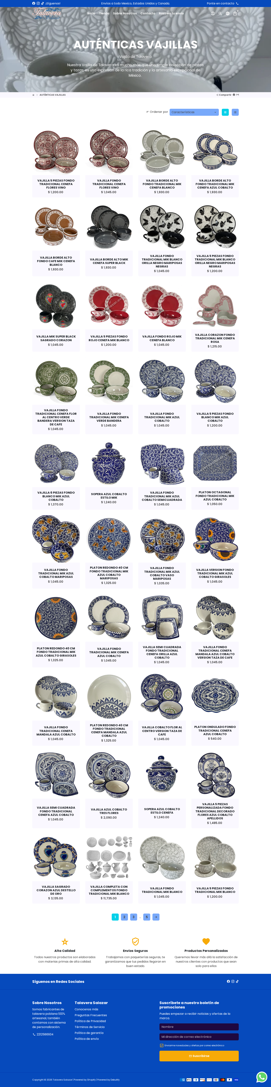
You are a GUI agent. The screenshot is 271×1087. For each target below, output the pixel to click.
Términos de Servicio (90, 1027)
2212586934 (43, 1034)
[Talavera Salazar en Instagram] (38, 3)
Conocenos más (86, 1009)
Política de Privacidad (90, 1021)
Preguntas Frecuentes (91, 1015)
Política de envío (87, 1039)
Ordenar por (157, 112)
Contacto (147, 13)
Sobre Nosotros (125, 13)
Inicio (91, 13)
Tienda (104, 13)
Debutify (115, 1079)
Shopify (91, 1079)
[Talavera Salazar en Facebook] (33, 3)
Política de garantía (89, 1033)
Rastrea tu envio (171, 13)
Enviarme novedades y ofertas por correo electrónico (194, 1045)
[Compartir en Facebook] (234, 94)
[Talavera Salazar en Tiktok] (42, 3)
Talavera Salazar (62, 1079)
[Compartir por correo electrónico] (238, 94)
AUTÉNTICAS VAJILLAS (53, 94)
